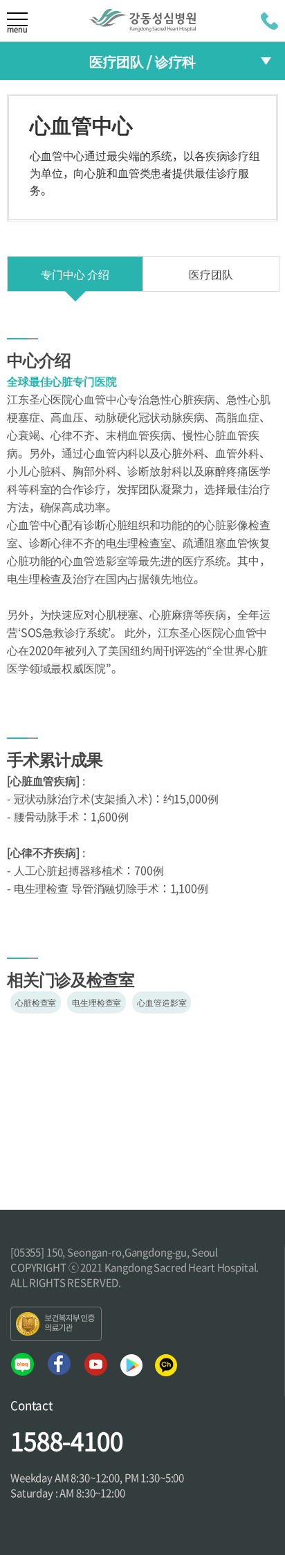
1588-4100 (66, 1440)
